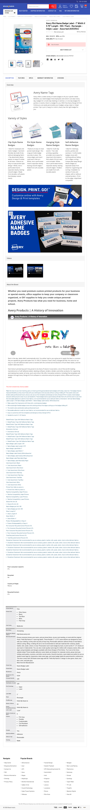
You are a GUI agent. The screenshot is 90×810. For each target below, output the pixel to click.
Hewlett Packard (49, 766)
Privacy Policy (8, 781)
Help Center (23, 11)
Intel (45, 775)
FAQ (60, 11)
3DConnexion (25, 762)
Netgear (69, 762)
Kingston (46, 778)
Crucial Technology (27, 788)
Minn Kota (47, 794)
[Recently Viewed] (77, 6)
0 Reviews (60, 78)
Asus (23, 772)
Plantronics (70, 769)
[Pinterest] (62, 59)
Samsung (69, 772)
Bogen (23, 775)
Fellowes (24, 794)
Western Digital (71, 791)
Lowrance (47, 788)
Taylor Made (70, 781)
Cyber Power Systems (28, 791)
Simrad (69, 775)
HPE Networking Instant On (52, 769)
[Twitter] (58, 59)
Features (21, 78)
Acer (23, 766)
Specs (31, 78)
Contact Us (52, 11)
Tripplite (69, 788)
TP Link (69, 785)
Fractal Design (48, 762)
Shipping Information (38, 11)
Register (65, 7)
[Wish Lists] (72, 6)
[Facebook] (47, 59)
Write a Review (81, 31)
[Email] (51, 59)
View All (69, 794)
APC (23, 769)
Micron (46, 791)
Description (9, 78)
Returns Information (72, 11)
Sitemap (6, 778)
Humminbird (47, 772)
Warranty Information (45, 78)
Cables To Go (25, 785)
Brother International (28, 781)
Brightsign (25, 778)
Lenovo (46, 785)
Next (42, 63)
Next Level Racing (72, 766)
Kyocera (46, 781)
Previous (6, 63)
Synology (69, 778)
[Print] (55, 59)
